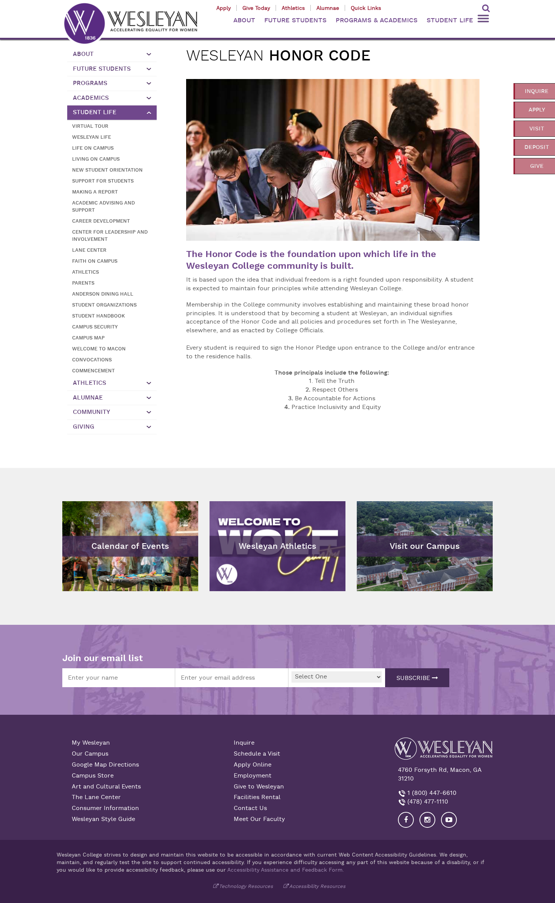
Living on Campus (96, 159)
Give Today (256, 8)
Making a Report (95, 192)
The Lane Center (96, 797)
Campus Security (95, 327)
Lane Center (89, 250)
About (83, 54)
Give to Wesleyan (259, 786)
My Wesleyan (91, 742)
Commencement (93, 370)
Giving (83, 426)
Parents (83, 283)
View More (228, 506)
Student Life (94, 112)
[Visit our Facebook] (406, 820)
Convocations (92, 359)
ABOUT (244, 20)
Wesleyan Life (91, 137)
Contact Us (250, 808)
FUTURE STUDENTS (295, 20)
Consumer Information (105, 808)
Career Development (101, 221)
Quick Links (366, 8)
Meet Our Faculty (259, 819)
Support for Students (103, 181)
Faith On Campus (94, 261)
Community (91, 412)
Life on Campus (93, 148)
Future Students (102, 68)
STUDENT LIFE (450, 20)
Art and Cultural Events (106, 786)
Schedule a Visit (257, 753)
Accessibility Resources (317, 886)
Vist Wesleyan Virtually (394, 506)
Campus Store (93, 775)
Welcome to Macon (99, 349)
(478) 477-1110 (426, 801)
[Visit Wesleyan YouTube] (449, 820)
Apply (223, 8)
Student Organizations (104, 305)
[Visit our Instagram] (427, 820)
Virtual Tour (90, 126)
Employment (252, 775)
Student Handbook (98, 316)
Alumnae (327, 8)
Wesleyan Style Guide (103, 819)
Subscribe (414, 678)
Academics (91, 97)
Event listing (84, 527)
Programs (90, 83)
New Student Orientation (107, 170)
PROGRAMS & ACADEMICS (377, 20)
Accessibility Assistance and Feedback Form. (285, 870)
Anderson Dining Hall (102, 294)
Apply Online (252, 764)
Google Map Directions (105, 764)
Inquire (244, 742)
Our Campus (90, 753)
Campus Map (88, 338)
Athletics (293, 8)
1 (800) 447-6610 (430, 793)
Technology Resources (246, 886)
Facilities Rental (257, 797)
